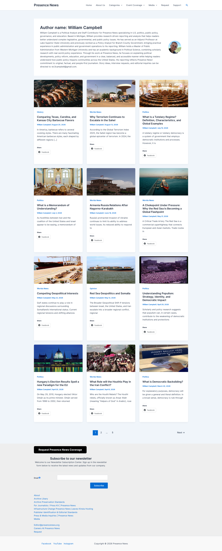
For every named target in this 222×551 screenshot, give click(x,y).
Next (181, 432)
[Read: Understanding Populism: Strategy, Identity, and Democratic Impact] (163, 270)
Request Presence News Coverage (60, 449)
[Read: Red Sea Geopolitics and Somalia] (111, 270)
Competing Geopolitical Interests (57, 293)
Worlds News (95, 112)
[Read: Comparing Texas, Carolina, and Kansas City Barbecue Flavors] (58, 93)
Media (152, 5)
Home (89, 5)
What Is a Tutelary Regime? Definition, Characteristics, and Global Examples (161, 120)
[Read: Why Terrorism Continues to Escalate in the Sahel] (111, 93)
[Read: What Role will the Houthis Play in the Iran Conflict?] (111, 358)
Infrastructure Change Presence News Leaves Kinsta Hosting (63, 508)
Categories (114, 5)
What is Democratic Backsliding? (162, 381)
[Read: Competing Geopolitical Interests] (58, 270)
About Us (100, 5)
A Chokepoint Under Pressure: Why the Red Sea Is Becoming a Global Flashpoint (162, 208)
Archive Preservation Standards (49, 502)
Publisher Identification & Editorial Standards (55, 512)
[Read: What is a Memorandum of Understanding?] (58, 181)
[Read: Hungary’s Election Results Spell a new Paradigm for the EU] (58, 358)
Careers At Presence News (47, 528)
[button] (121, 5)
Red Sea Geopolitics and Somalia (110, 293)
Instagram (68, 543)
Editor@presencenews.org (46, 525)
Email (36, 478)
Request (165, 5)
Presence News (46, 5)
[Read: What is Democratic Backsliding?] (163, 358)
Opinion (93, 288)
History (40, 112)
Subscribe (99, 485)
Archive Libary (41, 498)
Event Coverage (134, 5)
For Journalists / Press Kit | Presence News (55, 505)
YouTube (57, 543)
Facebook (46, 543)
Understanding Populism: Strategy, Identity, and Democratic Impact (158, 297)
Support (177, 5)
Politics (145, 112)
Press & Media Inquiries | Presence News (53, 515)
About (37, 495)
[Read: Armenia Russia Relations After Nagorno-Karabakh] (111, 181)
